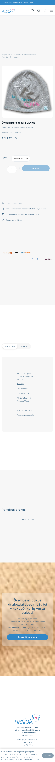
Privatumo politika (31, 759)
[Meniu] (52, 10)
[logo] (8, 10)
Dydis (4, 157)
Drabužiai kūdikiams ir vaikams (24, 55)
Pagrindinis (6, 55)
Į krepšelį (35, 168)
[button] (52, 168)
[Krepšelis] (38, 10)
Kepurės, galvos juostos (10, 57)
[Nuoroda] (32, 10)
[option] (21, 158)
